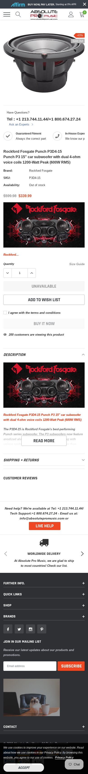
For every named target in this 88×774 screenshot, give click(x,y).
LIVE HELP (45, 526)
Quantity (8, 264)
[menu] (6, 14)
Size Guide (77, 264)
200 (11, 334)
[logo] (44, 14)
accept (23, 767)
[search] (18, 14)
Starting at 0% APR (52, 4)
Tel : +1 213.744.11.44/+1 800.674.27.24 (44, 119)
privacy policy (64, 757)
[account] (71, 14)
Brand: (8, 170)
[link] (7, 628)
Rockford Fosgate (40, 170)
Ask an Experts (19, 124)
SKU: (6, 178)
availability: (11, 185)
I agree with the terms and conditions (33, 312)
